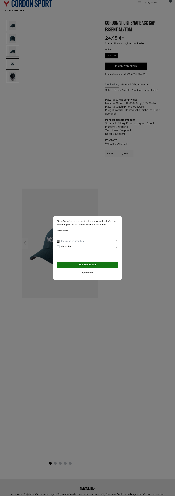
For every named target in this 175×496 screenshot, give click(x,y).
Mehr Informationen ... (97, 224)
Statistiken (66, 246)
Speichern (87, 272)
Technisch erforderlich (72, 241)
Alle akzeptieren (87, 264)
